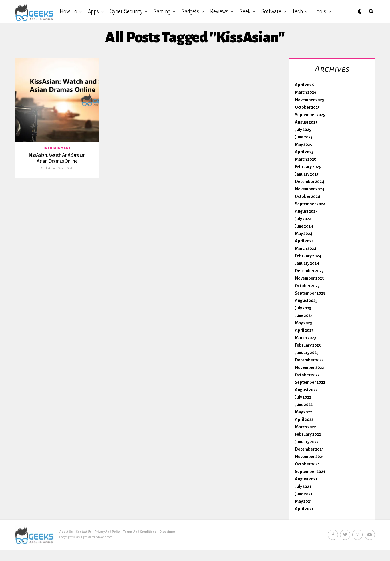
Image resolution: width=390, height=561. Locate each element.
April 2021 (304, 508)
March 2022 (305, 427)
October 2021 (307, 464)
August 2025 (306, 122)
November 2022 (309, 367)
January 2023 (307, 352)
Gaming (161, 11)
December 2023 (309, 270)
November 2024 (310, 189)
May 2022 (303, 412)
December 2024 (309, 181)
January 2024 (307, 263)
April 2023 (304, 330)
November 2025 (309, 100)
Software (271, 11)
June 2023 (304, 315)
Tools (320, 11)
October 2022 (307, 375)
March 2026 (306, 92)
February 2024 (308, 256)
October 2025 (307, 107)
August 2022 (306, 389)
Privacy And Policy (107, 531)
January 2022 (307, 441)
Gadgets (190, 11)
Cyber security (126, 11)
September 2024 (310, 204)
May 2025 (303, 144)
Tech (297, 11)
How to (68, 11)
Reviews (219, 11)
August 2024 (306, 211)
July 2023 (303, 308)
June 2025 (304, 137)
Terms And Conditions (139, 531)
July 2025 (303, 129)
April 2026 (304, 85)
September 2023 (310, 293)
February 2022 (308, 434)
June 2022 (304, 404)
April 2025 (304, 152)
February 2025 (308, 166)
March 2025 (305, 159)
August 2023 (306, 300)
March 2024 (306, 248)
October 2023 (307, 285)
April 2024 (304, 241)
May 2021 (303, 501)
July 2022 (303, 397)
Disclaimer (167, 531)
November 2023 (309, 278)
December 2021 (309, 449)
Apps (93, 11)
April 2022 (304, 419)
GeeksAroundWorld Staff (57, 168)
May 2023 (303, 323)
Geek (244, 11)
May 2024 (304, 233)
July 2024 (303, 218)
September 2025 (310, 114)
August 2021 (306, 479)
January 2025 (307, 174)
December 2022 (309, 360)
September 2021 (310, 471)
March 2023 (305, 337)
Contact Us (84, 531)
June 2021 (304, 494)
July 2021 (303, 486)
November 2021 (309, 456)
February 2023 (308, 345)
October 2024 (307, 196)
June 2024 (304, 226)
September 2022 (310, 382)
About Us (66, 531)
